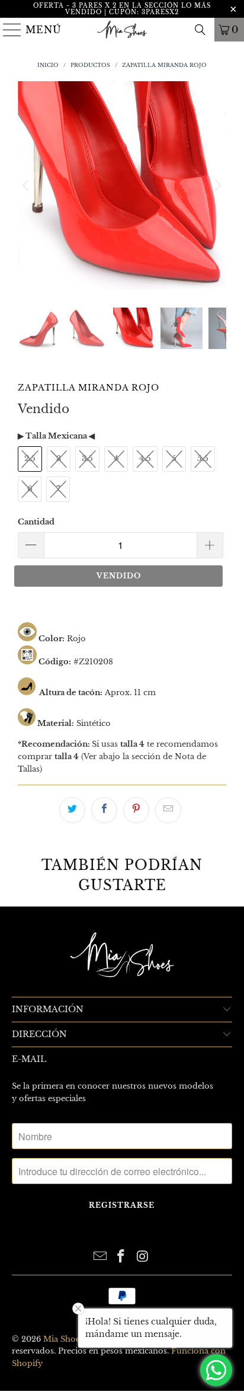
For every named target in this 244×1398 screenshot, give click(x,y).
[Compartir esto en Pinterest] (136, 810)
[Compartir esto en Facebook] (104, 810)
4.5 (145, 458)
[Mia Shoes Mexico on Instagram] (143, 1257)
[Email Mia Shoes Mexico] (100, 1257)
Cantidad (36, 522)
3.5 (87, 458)
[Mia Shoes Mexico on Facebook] (121, 1257)
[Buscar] (200, 29)
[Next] (217, 185)
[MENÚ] (7, 29)
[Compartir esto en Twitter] (72, 810)
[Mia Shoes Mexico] (122, 29)
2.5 (30, 458)
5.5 (202, 458)
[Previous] (26, 185)
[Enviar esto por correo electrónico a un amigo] (168, 810)
